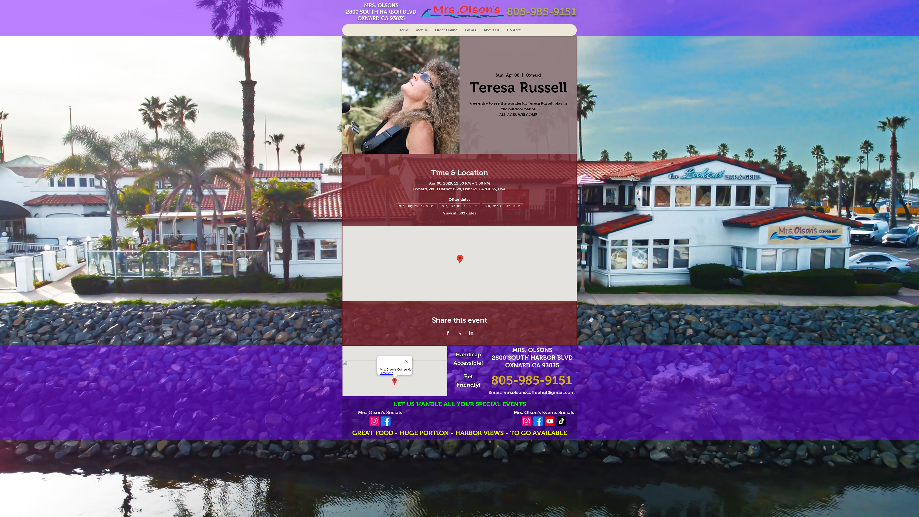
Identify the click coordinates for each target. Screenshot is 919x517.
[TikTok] (561, 421)
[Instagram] (374, 421)
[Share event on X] (459, 333)
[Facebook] (386, 421)
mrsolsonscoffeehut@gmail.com (539, 392)
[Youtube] (550, 421)
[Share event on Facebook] (448, 333)
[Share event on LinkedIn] (471, 333)
